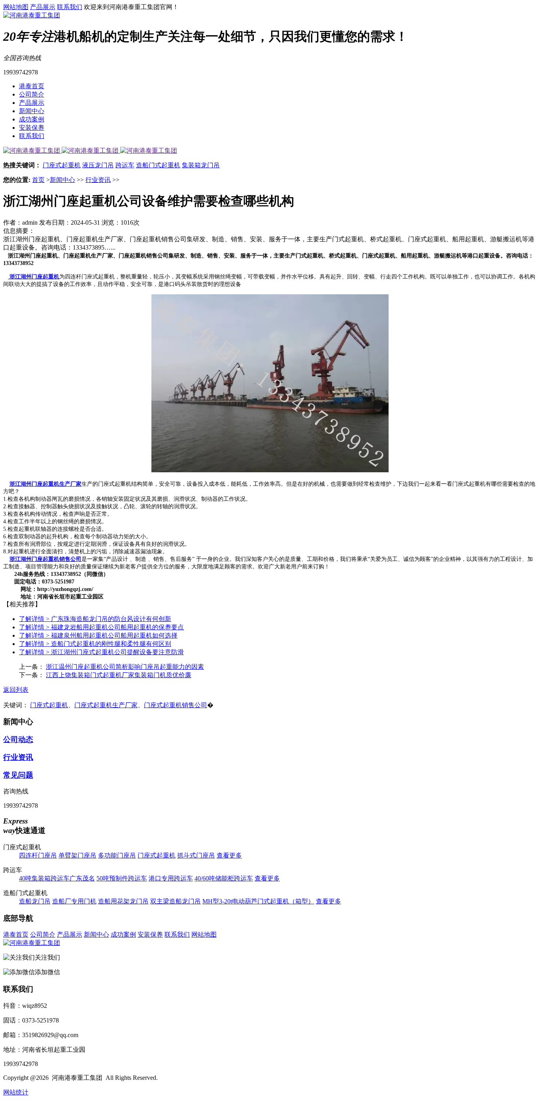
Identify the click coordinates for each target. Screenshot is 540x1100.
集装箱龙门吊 (201, 165)
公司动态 (18, 739)
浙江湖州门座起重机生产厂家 (45, 484)
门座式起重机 (62, 165)
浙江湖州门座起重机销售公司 (45, 559)
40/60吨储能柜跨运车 (223, 878)
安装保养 (31, 127)
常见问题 (18, 775)
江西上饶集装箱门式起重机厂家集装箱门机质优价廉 (118, 675)
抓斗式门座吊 (196, 855)
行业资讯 (98, 179)
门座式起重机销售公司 (175, 705)
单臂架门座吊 (77, 855)
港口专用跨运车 (171, 878)
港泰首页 (31, 86)
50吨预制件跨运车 (121, 878)
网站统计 (15, 1092)
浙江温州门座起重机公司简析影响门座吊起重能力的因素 (125, 666)
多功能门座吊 (117, 855)
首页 (38, 179)
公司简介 (31, 94)
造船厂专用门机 (74, 901)
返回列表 (15, 689)
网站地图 (15, 7)
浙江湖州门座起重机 (33, 277)
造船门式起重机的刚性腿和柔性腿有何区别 (95, 643)
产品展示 (42, 7)
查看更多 (229, 855)
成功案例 (31, 119)
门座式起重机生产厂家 (106, 705)
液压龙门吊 (98, 165)
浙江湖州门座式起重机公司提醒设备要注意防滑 (101, 652)
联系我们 (69, 7)
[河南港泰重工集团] (31, 15)
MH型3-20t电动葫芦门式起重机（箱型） (258, 901)
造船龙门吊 (35, 901)
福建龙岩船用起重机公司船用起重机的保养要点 (101, 627)
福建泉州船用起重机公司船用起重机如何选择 (98, 635)
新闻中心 (31, 111)
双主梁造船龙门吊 (175, 901)
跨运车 (124, 165)
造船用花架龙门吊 (123, 901)
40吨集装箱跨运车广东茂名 (57, 878)
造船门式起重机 (158, 165)
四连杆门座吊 (38, 855)
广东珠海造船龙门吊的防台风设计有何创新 (95, 618)
